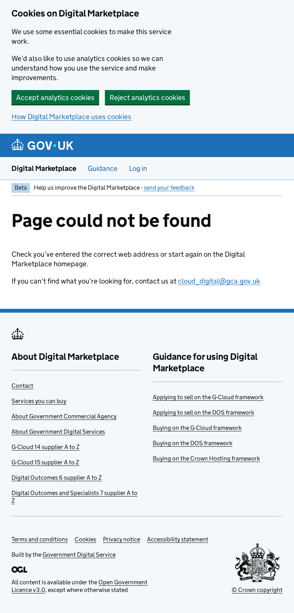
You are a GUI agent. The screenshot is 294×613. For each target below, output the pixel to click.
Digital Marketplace (43, 168)
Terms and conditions (39, 539)
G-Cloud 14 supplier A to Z (45, 447)
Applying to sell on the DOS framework (203, 412)
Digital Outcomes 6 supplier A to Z (56, 477)
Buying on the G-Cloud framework (197, 427)
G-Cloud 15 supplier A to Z (45, 462)
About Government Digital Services (58, 431)
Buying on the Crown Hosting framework (206, 458)
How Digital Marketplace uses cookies (71, 116)
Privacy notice (121, 539)
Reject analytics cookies (147, 97)
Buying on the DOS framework (192, 443)
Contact (22, 385)
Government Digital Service (79, 554)
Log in (138, 168)
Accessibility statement (177, 539)
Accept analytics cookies (55, 97)
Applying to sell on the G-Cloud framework (208, 397)
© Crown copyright (257, 589)
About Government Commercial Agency (63, 416)
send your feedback (169, 187)
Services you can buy (38, 401)
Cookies (85, 539)
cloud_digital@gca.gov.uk (219, 281)
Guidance (103, 168)
